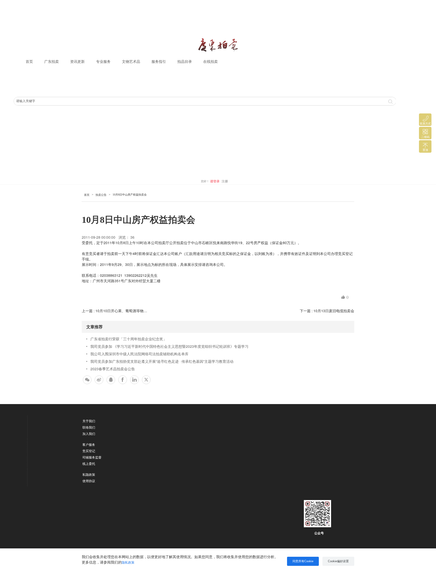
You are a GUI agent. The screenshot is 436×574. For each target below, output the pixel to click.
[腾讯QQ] (111, 379)
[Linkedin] (134, 379)
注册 (225, 181)
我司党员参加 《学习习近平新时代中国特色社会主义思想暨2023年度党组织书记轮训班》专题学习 (169, 346)
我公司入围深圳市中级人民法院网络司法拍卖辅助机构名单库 (139, 353)
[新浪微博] (99, 379)
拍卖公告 (101, 194)
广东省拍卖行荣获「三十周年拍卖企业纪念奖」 (128, 338)
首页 (29, 62)
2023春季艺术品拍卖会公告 (112, 368)
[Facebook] (122, 379)
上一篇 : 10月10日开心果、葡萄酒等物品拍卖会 (120, 310)
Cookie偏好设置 (338, 561)
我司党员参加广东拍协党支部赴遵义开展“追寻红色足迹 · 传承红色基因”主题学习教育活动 (161, 361)
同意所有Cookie (302, 561)
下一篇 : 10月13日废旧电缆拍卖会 (327, 310)
